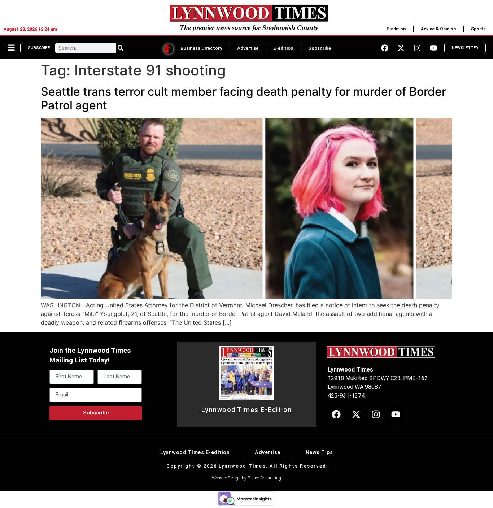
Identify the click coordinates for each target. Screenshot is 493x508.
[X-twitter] (401, 48)
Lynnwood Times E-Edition (246, 409)
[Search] (120, 48)
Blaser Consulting (264, 478)
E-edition (396, 28)
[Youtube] (433, 48)
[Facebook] (385, 48)
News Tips (319, 453)
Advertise (247, 48)
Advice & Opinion (438, 28)
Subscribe (319, 48)
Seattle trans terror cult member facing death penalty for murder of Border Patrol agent (243, 98)
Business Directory (201, 48)
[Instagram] (417, 48)
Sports (478, 28)
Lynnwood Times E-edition (195, 453)
